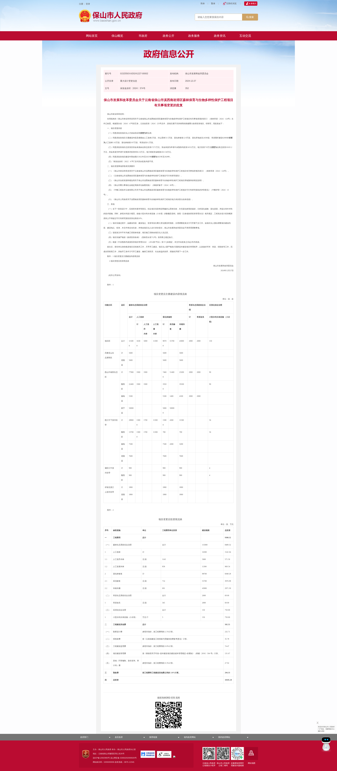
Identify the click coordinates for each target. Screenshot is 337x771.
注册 (81, 4)
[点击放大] (168, 715)
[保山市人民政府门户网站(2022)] (168, 15)
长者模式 (253, 3)
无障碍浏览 (231, 3)
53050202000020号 (128, 758)
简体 (202, 3)
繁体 (213, 3)
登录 (88, 4)
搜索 (251, 17)
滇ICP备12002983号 (101, 758)
